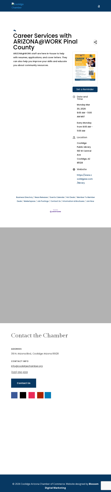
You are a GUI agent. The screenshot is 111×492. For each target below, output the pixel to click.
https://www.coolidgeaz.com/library (85, 179)
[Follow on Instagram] (31, 395)
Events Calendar (57, 197)
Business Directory (24, 197)
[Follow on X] (23, 395)
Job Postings (43, 201)
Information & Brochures (73, 201)
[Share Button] (95, 42)
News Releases (41, 197)
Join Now (90, 201)
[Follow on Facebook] (14, 395)
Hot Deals (70, 197)
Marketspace (29, 201)
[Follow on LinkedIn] (48, 395)
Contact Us (56, 201)
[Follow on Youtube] (40, 395)
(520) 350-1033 (19, 372)
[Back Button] (14, 31)
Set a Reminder (85, 89)
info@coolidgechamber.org (27, 366)
